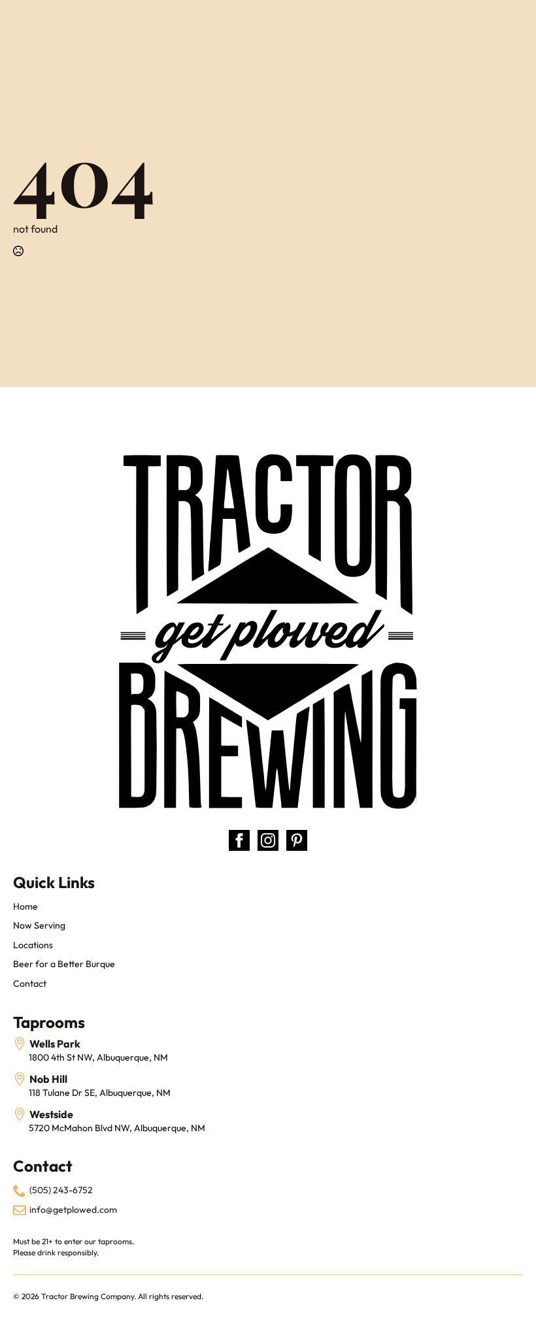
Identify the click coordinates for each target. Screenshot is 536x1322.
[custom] (296, 840)
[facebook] (239, 840)
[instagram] (268, 840)
